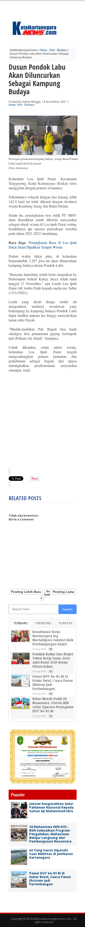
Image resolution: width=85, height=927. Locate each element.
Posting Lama (63, 592)
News (43, 50)
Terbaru (20, 623)
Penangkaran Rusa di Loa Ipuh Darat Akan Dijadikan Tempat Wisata (43, 244)
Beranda (45, 594)
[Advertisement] (43, 420)
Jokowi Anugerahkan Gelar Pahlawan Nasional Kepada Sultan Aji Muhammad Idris (51, 807)
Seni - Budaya (58, 50)
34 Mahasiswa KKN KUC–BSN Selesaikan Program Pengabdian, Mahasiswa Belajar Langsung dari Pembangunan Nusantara (50, 834)
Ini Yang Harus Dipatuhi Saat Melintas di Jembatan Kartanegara (51, 854)
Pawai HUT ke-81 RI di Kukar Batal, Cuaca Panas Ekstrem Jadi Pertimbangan (50, 878)
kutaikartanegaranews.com (55, 918)
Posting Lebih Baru (26, 592)
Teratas (65, 623)
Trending (43, 623)
